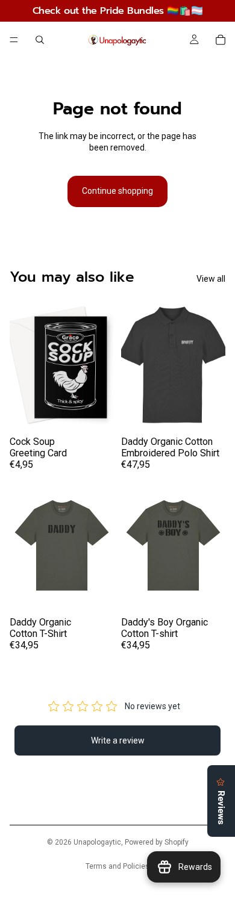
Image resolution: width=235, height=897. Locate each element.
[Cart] (220, 39)
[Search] (40, 39)
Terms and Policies (117, 866)
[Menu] (14, 40)
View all (210, 279)
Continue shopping (117, 191)
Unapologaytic (97, 842)
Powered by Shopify (157, 842)
